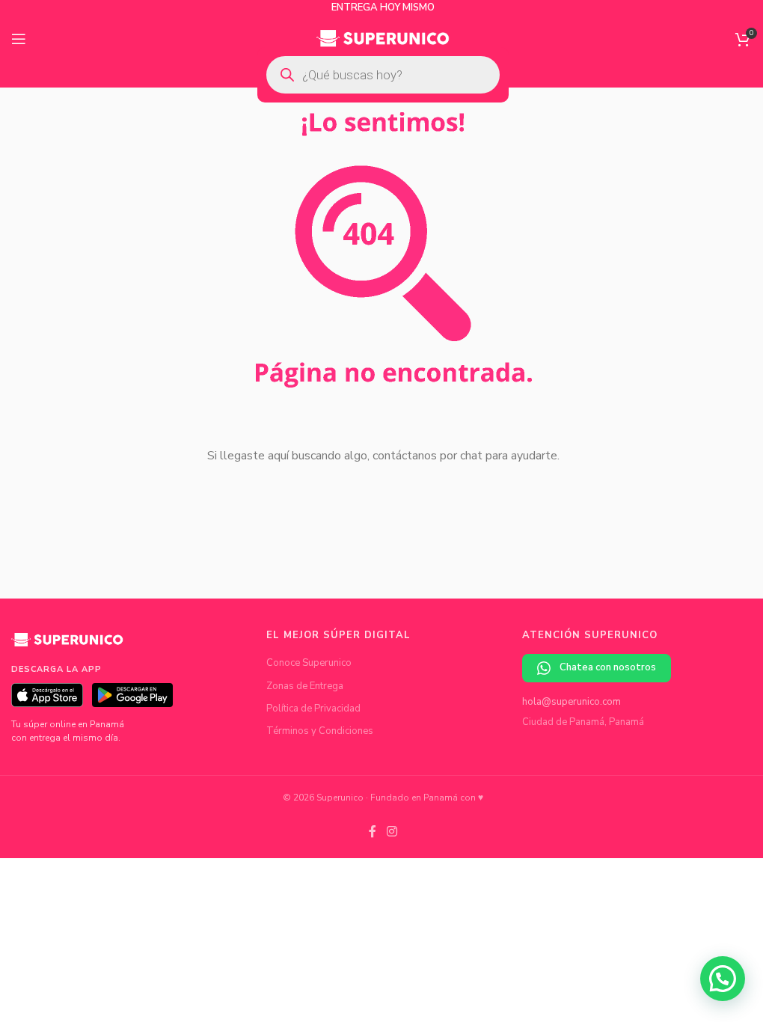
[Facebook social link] (373, 831)
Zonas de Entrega (304, 686)
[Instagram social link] (392, 831)
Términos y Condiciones (319, 731)
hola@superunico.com (571, 702)
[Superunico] (67, 645)
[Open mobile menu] (19, 39)
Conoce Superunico (309, 663)
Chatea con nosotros (608, 667)
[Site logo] (383, 38)
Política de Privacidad (313, 708)
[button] (722, 978)
